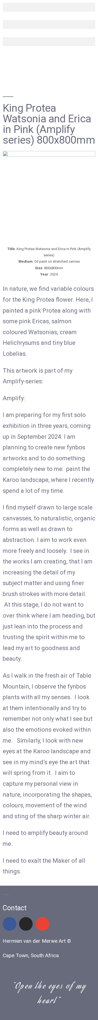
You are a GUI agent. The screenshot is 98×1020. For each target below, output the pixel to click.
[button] (49, 7)
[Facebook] (9, 924)
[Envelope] (42, 924)
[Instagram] (26, 924)
